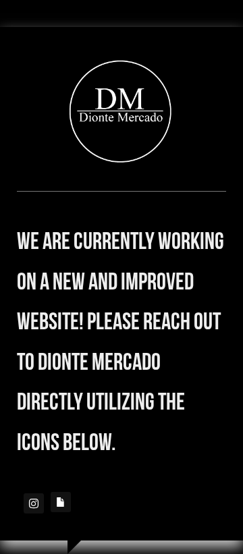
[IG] (34, 503)
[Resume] (61, 502)
